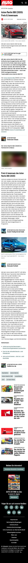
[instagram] (11, 507)
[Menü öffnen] (26, 3)
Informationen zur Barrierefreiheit (14, 530)
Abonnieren (14, 497)
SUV (3, 379)
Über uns (14, 535)
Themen (14, 537)
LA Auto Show (11, 379)
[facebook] (17, 507)
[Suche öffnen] (22, 3)
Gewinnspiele (14, 540)
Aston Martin (14, 373)
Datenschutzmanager (14, 527)
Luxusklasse (18, 376)
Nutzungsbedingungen (14, 522)
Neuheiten (10, 8)
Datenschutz (14, 525)
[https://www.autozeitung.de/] (7, 3)
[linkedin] (22, 507)
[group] (14, 36)
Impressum (14, 520)
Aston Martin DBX (9, 78)
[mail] (19, 512)
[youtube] (9, 512)
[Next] (25, 32)
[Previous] (3, 32)
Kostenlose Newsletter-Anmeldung (14, 469)
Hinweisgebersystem (14, 532)
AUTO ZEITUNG (4, 8)
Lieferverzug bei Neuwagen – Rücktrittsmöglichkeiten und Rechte (14, 347)
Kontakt (14, 543)
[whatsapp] (14, 512)
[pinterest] (6, 507)
